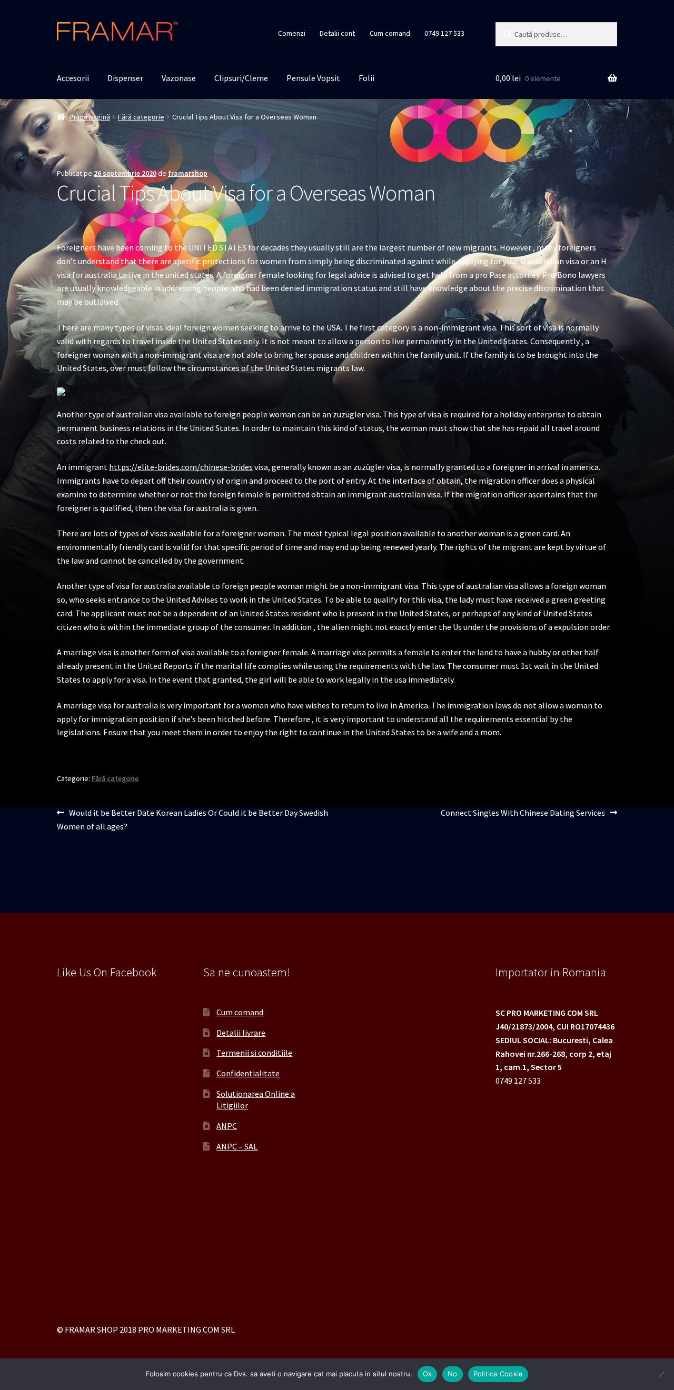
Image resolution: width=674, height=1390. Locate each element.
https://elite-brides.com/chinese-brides (181, 467)
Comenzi (291, 33)
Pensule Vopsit (313, 78)
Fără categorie (141, 117)
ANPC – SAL (236, 1146)
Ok (427, 1373)
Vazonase (179, 78)
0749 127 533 (444, 33)
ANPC (226, 1126)
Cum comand (390, 33)
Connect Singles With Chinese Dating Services (523, 813)
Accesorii (73, 78)
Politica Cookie (498, 1373)
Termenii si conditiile (254, 1052)
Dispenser (125, 78)
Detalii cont (337, 33)
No (453, 1373)
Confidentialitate (248, 1073)
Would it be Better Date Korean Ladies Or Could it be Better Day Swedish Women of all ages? (192, 819)
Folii (366, 78)
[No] (661, 1374)
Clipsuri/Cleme (241, 78)
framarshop (187, 173)
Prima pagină (90, 117)
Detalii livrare (240, 1032)
